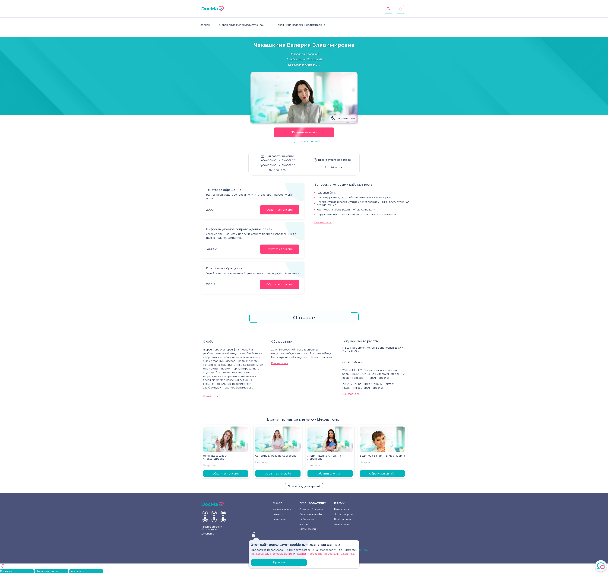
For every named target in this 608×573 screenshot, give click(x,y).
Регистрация (341, 509)
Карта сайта (279, 519)
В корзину (6, 571)
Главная (205, 24)
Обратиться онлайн (304, 132)
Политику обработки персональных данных (325, 553)
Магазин (304, 524)
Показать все (323, 222)
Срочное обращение (311, 509)
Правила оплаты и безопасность (211, 528)
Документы (207, 533)
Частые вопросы (282, 509)
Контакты (278, 514)
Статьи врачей (307, 529)
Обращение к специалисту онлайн (242, 24)
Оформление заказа (46, 571)
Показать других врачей (304, 486)
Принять (279, 562)
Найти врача (306, 519)
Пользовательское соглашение (272, 553)
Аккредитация (342, 524)
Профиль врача (343, 519)
